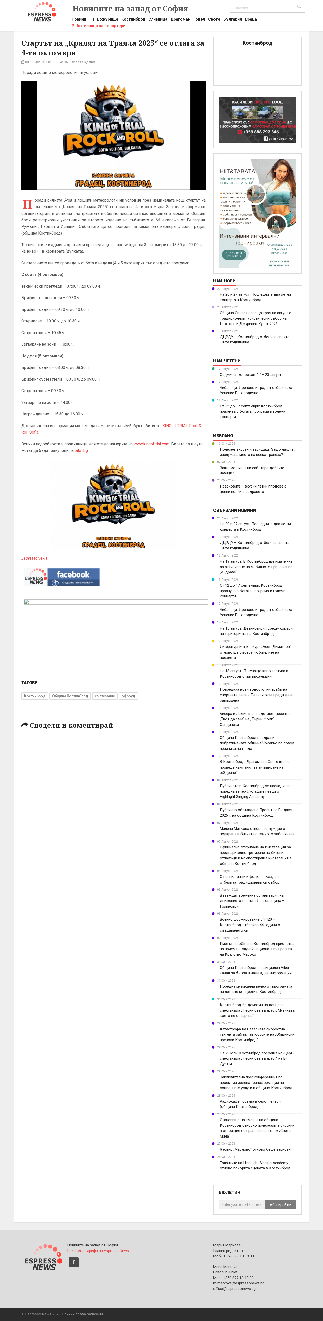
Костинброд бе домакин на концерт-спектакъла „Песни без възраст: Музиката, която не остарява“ (257, 1010)
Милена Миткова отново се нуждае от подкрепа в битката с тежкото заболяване (257, 831)
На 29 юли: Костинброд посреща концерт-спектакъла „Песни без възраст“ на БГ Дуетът (257, 1058)
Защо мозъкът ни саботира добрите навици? (252, 470)
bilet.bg (81, 450)
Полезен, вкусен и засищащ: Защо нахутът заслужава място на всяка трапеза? (257, 452)
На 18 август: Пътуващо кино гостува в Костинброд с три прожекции (254, 674)
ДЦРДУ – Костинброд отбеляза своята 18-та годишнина (254, 339)
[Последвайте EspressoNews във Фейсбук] (61, 576)
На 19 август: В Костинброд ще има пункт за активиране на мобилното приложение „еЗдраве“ (256, 566)
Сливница (157, 20)
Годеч (199, 20)
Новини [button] (79, 20)
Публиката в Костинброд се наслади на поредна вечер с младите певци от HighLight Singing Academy (255, 791)
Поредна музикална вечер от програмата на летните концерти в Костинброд (256, 989)
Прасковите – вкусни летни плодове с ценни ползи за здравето (253, 489)
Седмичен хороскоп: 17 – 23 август (250, 374)
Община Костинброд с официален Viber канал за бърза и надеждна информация (256, 970)
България (232, 20)
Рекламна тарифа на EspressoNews (98, 1250)
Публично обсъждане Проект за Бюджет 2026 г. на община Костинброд (256, 813)
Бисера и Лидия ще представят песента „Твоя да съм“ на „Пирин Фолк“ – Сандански (255, 719)
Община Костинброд (70, 696)
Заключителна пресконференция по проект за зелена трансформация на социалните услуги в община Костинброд (256, 1082)
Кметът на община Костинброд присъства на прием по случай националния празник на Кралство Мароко (257, 949)
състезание (105, 696)
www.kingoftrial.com (151, 444)
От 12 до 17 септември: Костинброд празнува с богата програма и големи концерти (252, 411)
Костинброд (133, 20)
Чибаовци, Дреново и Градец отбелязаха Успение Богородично (256, 390)
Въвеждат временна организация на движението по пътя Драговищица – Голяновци (252, 901)
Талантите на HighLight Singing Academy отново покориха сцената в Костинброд (255, 1165)
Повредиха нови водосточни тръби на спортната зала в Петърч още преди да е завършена (256, 695)
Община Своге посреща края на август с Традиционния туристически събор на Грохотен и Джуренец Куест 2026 (255, 318)
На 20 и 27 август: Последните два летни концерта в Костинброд (255, 297)
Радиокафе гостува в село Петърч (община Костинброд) (250, 1104)
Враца (251, 20)
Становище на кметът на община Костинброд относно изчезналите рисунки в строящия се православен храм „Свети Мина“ (257, 1128)
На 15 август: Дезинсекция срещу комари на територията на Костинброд (256, 631)
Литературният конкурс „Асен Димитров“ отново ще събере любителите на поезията (255, 652)
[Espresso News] (43, 1256)
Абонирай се (280, 1205)
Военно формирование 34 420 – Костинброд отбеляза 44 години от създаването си (251, 925)
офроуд (128, 696)
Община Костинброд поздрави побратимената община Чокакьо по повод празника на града (257, 743)
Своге (214, 20)
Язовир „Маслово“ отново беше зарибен (255, 1149)
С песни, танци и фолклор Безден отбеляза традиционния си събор (249, 879)
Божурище (107, 20)
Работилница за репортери (98, 26)
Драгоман (180, 20)
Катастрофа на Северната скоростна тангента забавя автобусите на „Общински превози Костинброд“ (257, 1034)
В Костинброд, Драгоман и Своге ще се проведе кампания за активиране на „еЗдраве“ (254, 767)
